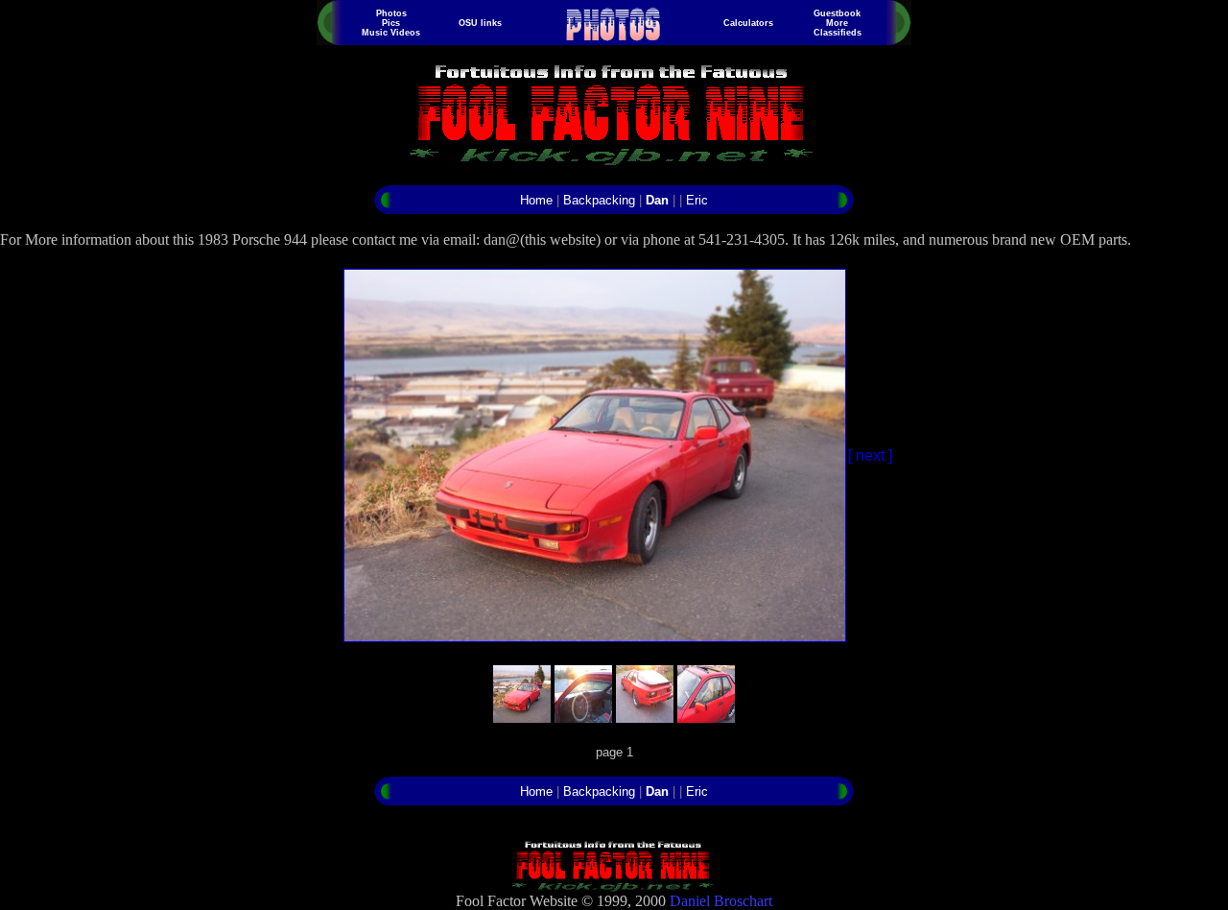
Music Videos (391, 32)
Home (536, 200)
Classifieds (838, 32)
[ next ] (870, 455)
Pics (391, 23)
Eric (697, 200)
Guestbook (837, 13)
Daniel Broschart (721, 901)
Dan (657, 200)
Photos (391, 13)
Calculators (748, 23)
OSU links (480, 23)
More (837, 23)
